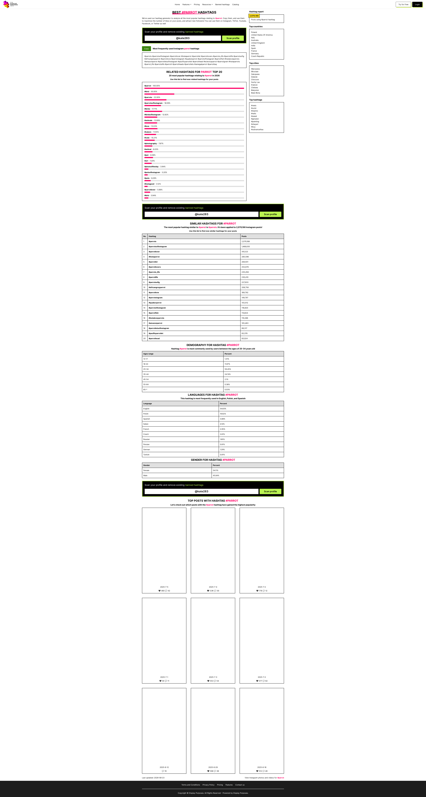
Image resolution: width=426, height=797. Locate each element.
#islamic (254, 111)
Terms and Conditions (190, 785)
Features (229, 785)
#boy (253, 127)
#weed (254, 116)
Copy (146, 49)
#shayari (254, 124)
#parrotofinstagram (157, 308)
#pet (146, 155)
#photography (150, 143)
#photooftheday (151, 166)
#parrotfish (154, 313)
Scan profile (233, 38)
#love (146, 126)
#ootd (253, 108)
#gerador (255, 119)
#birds (147, 109)
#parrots (148, 97)
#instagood (149, 184)
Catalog (235, 4)
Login (417, 4)
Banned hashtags (222, 4)
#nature (147, 132)
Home (177, 4)
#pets (146, 178)
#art (146, 161)
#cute (146, 138)
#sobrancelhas (257, 129)
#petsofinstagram (152, 172)
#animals (148, 120)
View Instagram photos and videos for (264, 778)
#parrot (147, 86)
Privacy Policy (208, 785)
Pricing (197, 4)
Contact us (240, 785)
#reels (253, 105)
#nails (253, 113)
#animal (147, 149)
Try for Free (403, 4)
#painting (255, 121)
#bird (146, 91)
